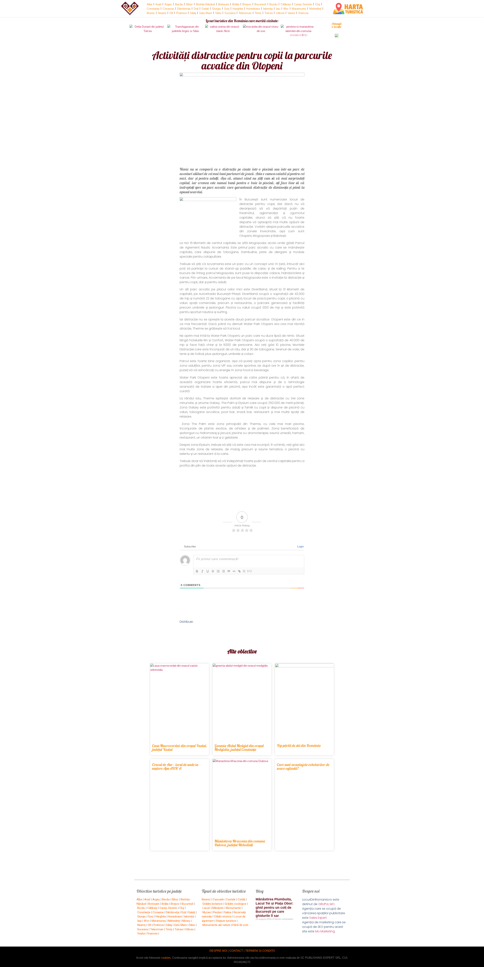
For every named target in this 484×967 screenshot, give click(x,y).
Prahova (181, 13)
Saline (227, 912)
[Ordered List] (218, 571)
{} (244, 571)
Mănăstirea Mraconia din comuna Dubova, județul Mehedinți (239, 843)
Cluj (317, 4)
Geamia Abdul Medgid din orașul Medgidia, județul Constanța (239, 747)
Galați (205, 8)
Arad (158, 4)
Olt (171, 13)
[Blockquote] (228, 571)
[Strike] (213, 571)
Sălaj (193, 13)
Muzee (206, 912)
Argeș (168, 4)
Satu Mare (205, 13)
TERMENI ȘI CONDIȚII (260, 950)
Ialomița (268, 8)
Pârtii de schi (240, 925)
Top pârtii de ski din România (298, 745)
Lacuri (206, 908)
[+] (249, 571)
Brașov (246, 4)
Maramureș (299, 8)
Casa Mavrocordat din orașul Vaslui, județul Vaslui (179, 747)
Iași (278, 8)
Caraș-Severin (303, 4)
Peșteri (217, 912)
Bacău (179, 4)
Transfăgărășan (185, 35)
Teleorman (245, 13)
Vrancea (303, 13)
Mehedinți (315, 8)
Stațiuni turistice (226, 921)
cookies (166, 957)
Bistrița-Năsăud (205, 4)
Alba (149, 4)
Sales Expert (318, 918)
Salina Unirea (223, 35)
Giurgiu (216, 8)
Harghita (238, 8)
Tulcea (268, 13)
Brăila (235, 4)
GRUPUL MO (326, 904)
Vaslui (291, 13)
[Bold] (197, 571)
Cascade (218, 899)
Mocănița (261, 35)
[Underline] (207, 571)
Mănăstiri (218, 908)
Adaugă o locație (336, 25)
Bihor (189, 4)
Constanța (153, 8)
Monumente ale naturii (216, 925)
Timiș (258, 13)
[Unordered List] (223, 571)
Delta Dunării (148, 35)
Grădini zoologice (235, 903)
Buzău (273, 4)
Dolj (196, 8)
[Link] (239, 571)
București (260, 4)
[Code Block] (234, 571)
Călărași (286, 4)
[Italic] (202, 571)
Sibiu (218, 13)
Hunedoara (253, 8)
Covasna (168, 8)
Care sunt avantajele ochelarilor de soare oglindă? (303, 766)
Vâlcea (280, 13)
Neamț (162, 13)
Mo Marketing (325, 931)
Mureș (151, 13)
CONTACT (236, 950)
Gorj (226, 8)
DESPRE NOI (218, 950)
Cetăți (241, 899)
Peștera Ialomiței (299, 35)
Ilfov (286, 8)
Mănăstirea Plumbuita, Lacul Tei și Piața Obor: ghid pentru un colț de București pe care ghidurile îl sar (274, 907)
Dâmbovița (183, 8)
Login (300, 546)
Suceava (229, 13)
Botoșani (223, 4)
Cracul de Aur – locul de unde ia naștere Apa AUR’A (175, 766)
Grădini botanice (212, 903)
